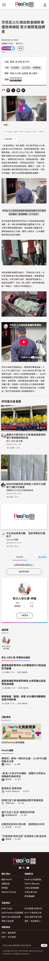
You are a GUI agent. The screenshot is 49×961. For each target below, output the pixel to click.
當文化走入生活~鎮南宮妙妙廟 (18, 812)
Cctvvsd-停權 (12, 540)
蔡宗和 (8, 779)
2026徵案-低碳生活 (33, 908)
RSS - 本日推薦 (9, 936)
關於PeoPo (7, 879)
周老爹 (8, 839)
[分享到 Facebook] (8, 90)
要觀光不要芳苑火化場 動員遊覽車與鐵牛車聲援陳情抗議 (26, 436)
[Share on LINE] (18, 90)
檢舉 (20, 48)
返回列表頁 (24, 571)
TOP (44, 945)
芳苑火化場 (15, 73)
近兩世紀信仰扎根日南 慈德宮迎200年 (23, 824)
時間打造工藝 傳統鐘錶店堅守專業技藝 (22, 800)
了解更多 (24, 615)
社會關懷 (15, 68)
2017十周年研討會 (32, 912)
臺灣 (12, 62)
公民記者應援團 (31, 887)
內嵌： (7, 125)
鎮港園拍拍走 (11, 815)
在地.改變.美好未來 (33, 916)
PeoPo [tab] (20, 557)
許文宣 (8, 827)
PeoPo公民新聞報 (32, 879)
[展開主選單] (4, 4)
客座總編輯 (29, 896)
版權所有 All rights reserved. (16, 79)
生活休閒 (26, 68)
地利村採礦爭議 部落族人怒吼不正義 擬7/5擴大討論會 (26, 485)
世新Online (10, 803)
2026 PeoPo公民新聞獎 (12, 912)
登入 (32, 564)
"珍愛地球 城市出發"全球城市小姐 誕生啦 (24, 836)
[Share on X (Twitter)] (13, 90)
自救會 (25, 73)
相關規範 (6, 883)
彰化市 (26, 62)
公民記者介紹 (30, 891)
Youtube (28, 868)
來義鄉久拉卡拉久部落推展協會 (19, 490)
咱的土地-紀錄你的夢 (11, 916)
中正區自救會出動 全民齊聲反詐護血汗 (25, 534)
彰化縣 (18, 62)
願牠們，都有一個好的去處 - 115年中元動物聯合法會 (24, 760)
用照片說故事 (8, 920)
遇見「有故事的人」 (33, 920)
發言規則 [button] (42, 557)
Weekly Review (9, 891)
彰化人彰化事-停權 (14, 441)
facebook (20, 868)
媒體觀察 (37, 68)
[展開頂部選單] (44, 4)
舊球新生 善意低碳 (11, 788)
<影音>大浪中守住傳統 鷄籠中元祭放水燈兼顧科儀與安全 (24, 774)
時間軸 (5, 887)
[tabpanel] (24, 565)
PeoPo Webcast (12, 791)
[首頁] (24, 4)
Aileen (8, 764)
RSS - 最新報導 (9, 932)
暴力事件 (33, 73)
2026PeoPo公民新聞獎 (13, 742)
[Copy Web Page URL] (23, 90)
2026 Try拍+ (7, 908)
